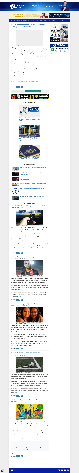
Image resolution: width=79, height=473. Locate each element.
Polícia (37, 20)
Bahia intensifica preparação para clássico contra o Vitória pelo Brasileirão (27, 353)
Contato (24, 1)
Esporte (53, 20)
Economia (41, 20)
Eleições (18, 208)
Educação (18, 402)
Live (62, 20)
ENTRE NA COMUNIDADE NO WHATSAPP (33, 91)
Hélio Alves (16, 1)
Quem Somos (11, 1)
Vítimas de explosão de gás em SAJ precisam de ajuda (24, 304)
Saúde (45, 20)
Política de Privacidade (30, 1)
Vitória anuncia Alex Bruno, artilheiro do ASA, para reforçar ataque (28, 257)
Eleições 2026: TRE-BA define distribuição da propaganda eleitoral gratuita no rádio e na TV (28, 206)
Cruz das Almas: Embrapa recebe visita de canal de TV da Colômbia (32, 189)
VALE (29, 20)
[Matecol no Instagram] (30, 96)
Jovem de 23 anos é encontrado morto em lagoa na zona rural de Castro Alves (33, 168)
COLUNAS (57, 20)
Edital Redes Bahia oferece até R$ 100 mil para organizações (33, 183)
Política (32, 20)
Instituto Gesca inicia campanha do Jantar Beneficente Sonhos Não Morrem (32, 178)
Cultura (49, 20)
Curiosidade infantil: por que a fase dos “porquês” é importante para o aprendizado (29, 400)
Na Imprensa (20, 1)
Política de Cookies (38, 1)
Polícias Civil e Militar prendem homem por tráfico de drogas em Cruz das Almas (33, 173)
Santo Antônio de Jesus (18, 20)
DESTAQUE (19, 305)
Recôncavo (25, 20)
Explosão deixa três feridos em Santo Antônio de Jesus (32, 196)
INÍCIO (11, 20)
